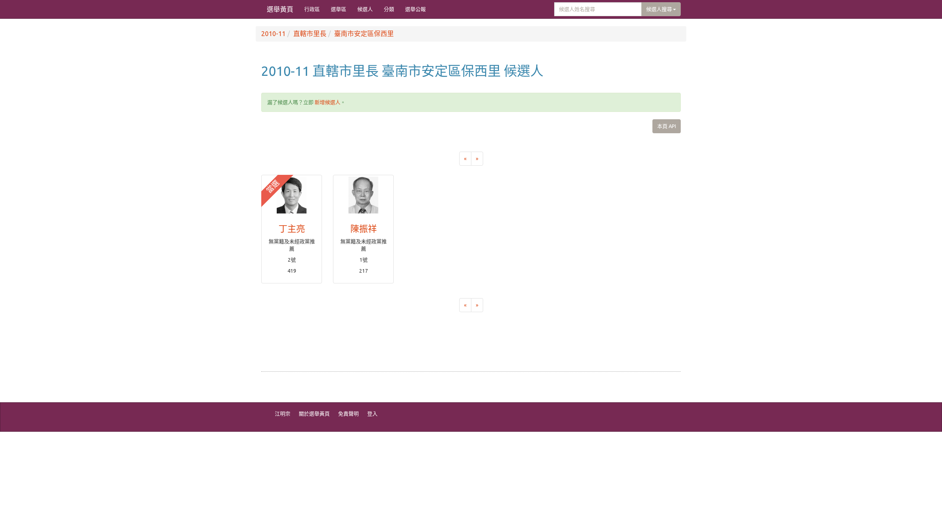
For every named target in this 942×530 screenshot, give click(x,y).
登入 (372, 414)
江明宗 (282, 414)
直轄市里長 (309, 33)
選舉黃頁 (280, 9)
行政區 (312, 9)
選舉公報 (415, 9)
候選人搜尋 (659, 9)
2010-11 (273, 33)
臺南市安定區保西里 (364, 33)
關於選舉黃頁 (314, 414)
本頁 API (666, 126)
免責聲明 (348, 414)
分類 (389, 9)
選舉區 (338, 9)
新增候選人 (327, 102)
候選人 (365, 9)
